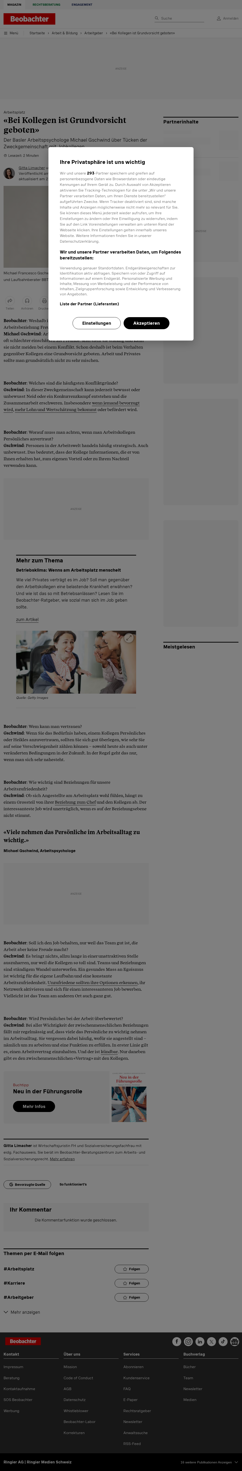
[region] (121, 244)
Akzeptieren (146, 323)
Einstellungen (96, 323)
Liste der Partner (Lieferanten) (89, 304)
